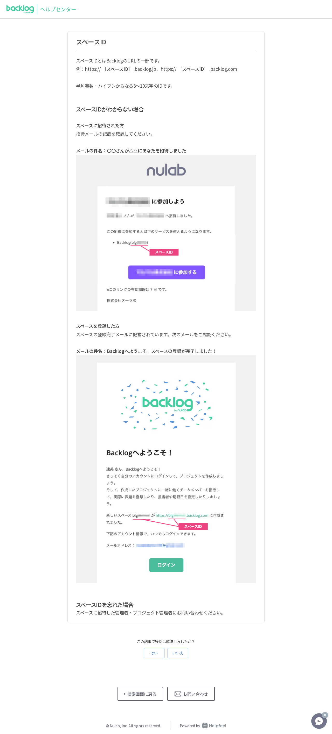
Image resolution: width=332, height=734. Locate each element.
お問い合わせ (195, 694)
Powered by (190, 725)
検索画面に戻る (141, 694)
